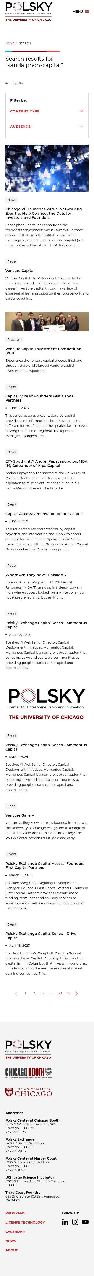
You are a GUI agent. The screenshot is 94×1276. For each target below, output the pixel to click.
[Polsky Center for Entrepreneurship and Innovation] (34, 11)
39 (68, 993)
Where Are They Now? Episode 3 (35, 575)
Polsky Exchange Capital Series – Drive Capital (40, 935)
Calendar (15, 1232)
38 (60, 993)
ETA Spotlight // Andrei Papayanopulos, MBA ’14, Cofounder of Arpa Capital (46, 463)
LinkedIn (65, 1222)
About (11, 1250)
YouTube (85, 1222)
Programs (15, 1213)
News (10, 1241)
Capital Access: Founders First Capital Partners (40, 398)
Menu (78, 12)
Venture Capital (19, 271)
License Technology (25, 1222)
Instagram (75, 1222)
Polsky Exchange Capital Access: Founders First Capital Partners (44, 865)
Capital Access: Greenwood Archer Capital (44, 514)
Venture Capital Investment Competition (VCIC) (43, 351)
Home (9, 43)
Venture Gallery (19, 815)
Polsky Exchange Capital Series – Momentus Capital (46, 625)
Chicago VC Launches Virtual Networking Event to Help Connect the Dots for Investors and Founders (43, 213)
